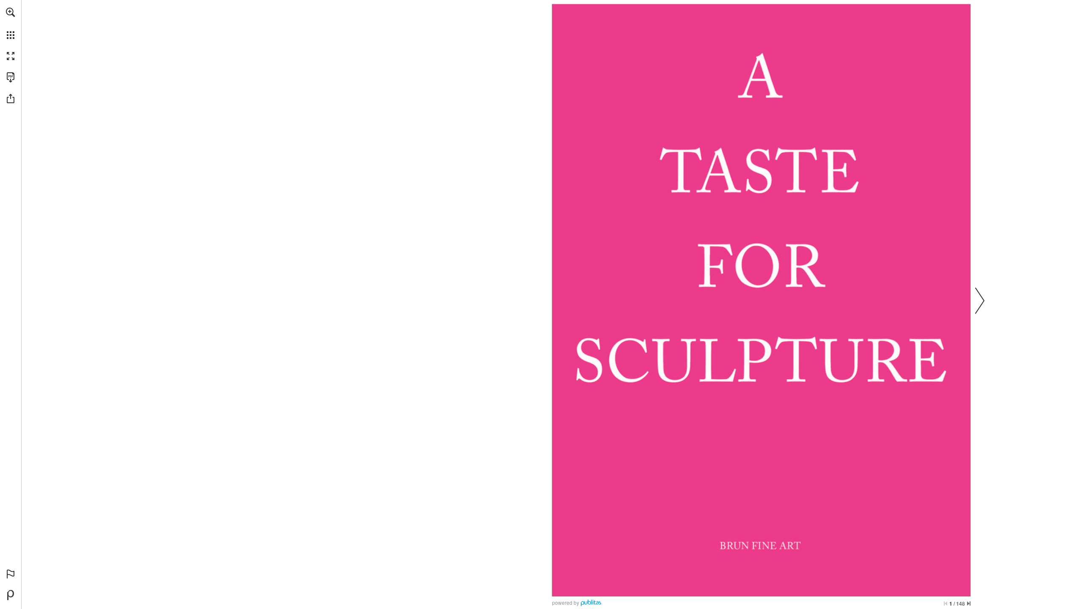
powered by (565, 602)
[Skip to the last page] (968, 603)
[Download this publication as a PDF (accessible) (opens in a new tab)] (10, 77)
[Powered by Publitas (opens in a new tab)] (10, 595)
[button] (10, 12)
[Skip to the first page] (945, 603)
